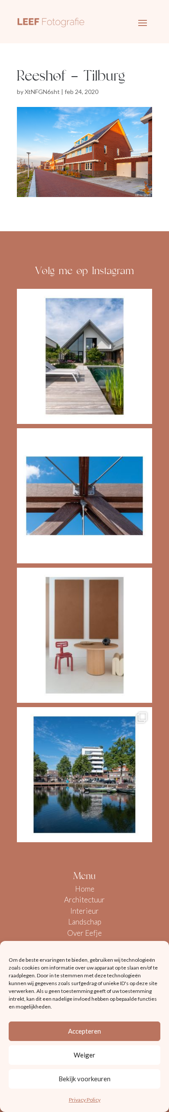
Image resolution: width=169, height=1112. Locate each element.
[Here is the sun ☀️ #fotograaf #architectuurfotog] (84, 356)
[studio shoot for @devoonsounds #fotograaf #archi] (84, 635)
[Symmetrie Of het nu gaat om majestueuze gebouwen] (84, 495)
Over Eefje (84, 932)
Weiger (84, 1055)
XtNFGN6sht (42, 91)
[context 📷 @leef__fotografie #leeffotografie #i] (84, 774)
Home (84, 888)
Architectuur (84, 899)
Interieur (84, 910)
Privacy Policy (85, 1099)
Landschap (84, 921)
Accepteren (84, 1031)
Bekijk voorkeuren (84, 1079)
